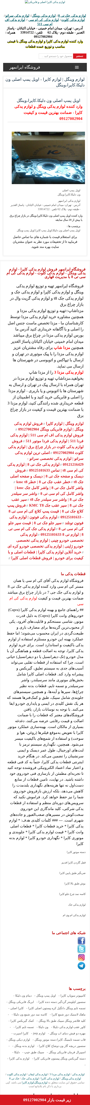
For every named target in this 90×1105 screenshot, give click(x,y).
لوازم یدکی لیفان (38, 1074)
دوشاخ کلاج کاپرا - (48, 1046)
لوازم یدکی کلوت (73, 20)
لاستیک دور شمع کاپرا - (64, 1014)
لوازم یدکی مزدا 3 (69, 372)
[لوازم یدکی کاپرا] (45, 2)
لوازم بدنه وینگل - (23, 1046)
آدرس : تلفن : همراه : (44, 32)
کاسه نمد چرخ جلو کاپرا (72, 894)
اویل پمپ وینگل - (45, 995)
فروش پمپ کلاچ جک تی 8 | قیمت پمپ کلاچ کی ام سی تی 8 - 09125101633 (45, 511)
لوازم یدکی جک (77, 904)
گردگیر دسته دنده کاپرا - (51, 1002)
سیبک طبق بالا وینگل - (50, 1020)
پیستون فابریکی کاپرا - (46, 1058)
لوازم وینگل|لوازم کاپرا (34, 1082)
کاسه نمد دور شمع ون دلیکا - (29, 1014)
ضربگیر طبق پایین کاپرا (72, 873)
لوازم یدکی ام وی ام (74, 915)
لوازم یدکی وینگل (44, 15)
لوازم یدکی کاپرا (50, 1078)
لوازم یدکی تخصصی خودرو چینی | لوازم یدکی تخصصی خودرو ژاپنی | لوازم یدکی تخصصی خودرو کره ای (46, 540)
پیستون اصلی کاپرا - (38, 1008)
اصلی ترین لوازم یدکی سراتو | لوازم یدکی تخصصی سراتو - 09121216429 (49, 459)
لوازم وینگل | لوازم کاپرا (64, 423)
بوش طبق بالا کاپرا (75, 883)
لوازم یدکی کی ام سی (43, 20)
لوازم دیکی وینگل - (18, 1039)
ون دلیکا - (42, 1027)
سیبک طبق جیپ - (33, 1052)
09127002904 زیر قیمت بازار (47, 1100)
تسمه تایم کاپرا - (24, 1027)
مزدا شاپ (62, 347)
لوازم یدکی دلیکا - (62, 1027)
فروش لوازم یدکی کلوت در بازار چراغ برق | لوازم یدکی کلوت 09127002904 (46, 447)
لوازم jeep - (38, 1033)
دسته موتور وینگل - (45, 1039)
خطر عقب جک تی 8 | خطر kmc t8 (42, 482)
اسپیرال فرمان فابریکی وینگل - (66, 1052)
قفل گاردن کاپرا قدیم (74, 862)
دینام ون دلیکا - (22, 995)
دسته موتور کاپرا (76, 852)
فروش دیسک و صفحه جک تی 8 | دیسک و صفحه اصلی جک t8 (47, 476)
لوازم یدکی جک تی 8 (72, 15)
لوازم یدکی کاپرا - (18, 1058)
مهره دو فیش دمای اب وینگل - (67, 1033)
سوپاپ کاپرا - (67, 995)
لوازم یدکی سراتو (17, 15)
